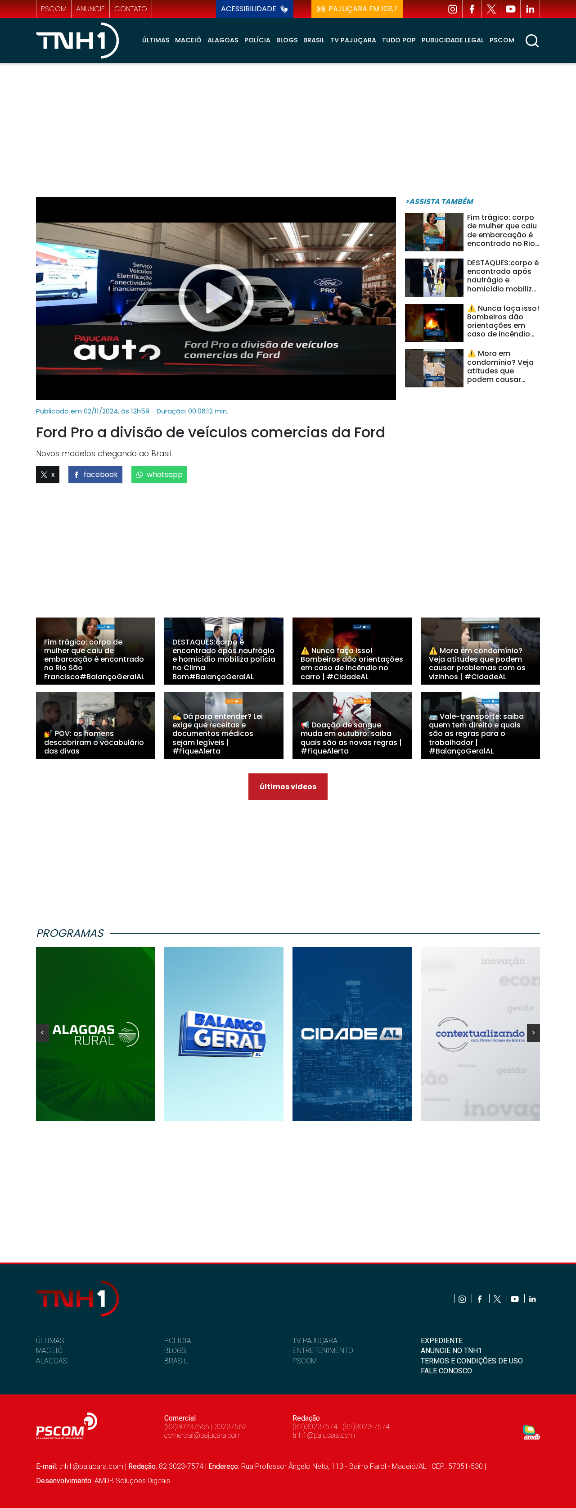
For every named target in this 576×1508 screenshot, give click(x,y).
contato (130, 9)
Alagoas (222, 40)
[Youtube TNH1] (511, 9)
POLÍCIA (177, 1340)
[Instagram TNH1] (453, 9)
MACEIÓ (49, 1350)
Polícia (257, 40)
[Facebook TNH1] (472, 9)
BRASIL (176, 1361)
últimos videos (288, 786)
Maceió (188, 40)
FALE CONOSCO (446, 1371)
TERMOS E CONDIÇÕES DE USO (472, 1361)
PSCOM (304, 1361)
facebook (101, 474)
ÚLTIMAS (50, 1340)
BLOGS (175, 1350)
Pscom (502, 40)
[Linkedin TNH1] (530, 9)
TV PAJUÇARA (315, 1340)
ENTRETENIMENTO (322, 1350)
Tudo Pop (399, 40)
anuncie (90, 9)
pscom (54, 9)
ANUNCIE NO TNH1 (451, 1350)
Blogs (287, 40)
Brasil (313, 40)
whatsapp (165, 474)
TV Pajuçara (353, 40)
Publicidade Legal (453, 40)
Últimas (156, 40)
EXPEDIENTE (442, 1340)
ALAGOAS (51, 1361)
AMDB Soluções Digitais (132, 1480)
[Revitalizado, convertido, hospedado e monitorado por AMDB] (531, 1431)
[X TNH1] (491, 9)
